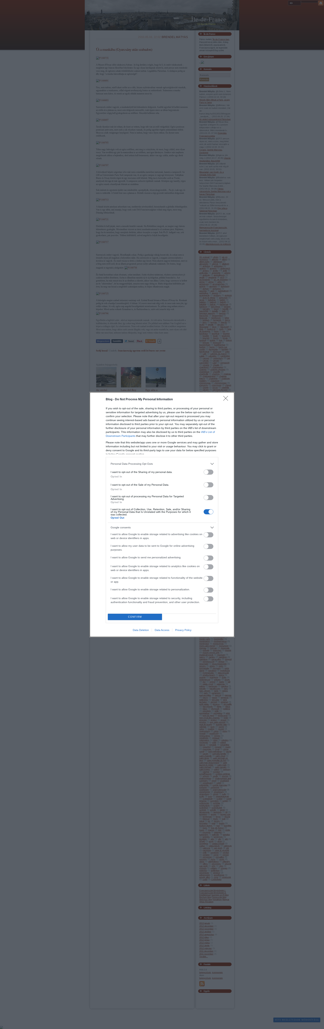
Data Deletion (141, 630)
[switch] (208, 472)
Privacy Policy (183, 630)
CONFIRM (135, 616)
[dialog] (162, 514)
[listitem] (162, 464)
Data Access (162, 630)
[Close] (226, 399)
